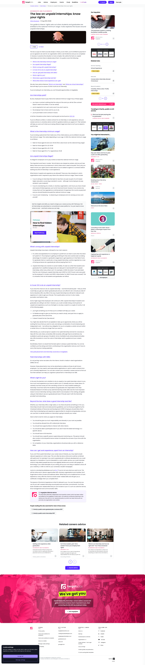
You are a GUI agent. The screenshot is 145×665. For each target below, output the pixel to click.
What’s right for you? (39, 75)
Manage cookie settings (44, 643)
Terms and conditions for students (46, 638)
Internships (43, 6)
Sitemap (80, 634)
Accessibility (41, 646)
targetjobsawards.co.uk (63, 631)
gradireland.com (62, 639)
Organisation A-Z (82, 639)
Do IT (56, 470)
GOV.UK (72, 116)
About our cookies (42, 641)
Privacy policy (41, 631)
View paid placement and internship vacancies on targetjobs (48, 352)
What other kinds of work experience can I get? (47, 81)
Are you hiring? (81, 646)
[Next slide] (107, 44)
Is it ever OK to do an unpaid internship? (45, 70)
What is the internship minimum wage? (44, 62)
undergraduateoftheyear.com (65, 633)
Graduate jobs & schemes (84, 636)
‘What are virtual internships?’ (75, 84)
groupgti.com (61, 644)
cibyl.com (60, 641)
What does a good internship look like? (44, 78)
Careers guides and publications (85, 649)
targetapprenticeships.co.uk (64, 636)
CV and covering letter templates (86, 652)
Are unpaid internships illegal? (42, 64)
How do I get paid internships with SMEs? (45, 72)
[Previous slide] (70, 562)
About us (80, 631)
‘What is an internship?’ (55, 84)
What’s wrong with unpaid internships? (44, 67)
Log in (111, 2)
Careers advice (34, 6)
